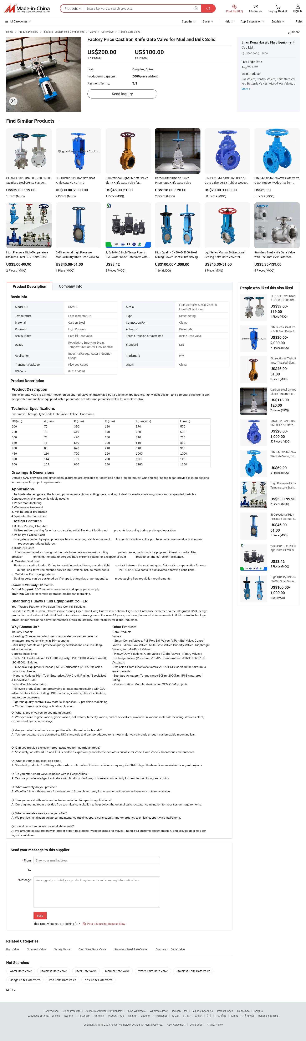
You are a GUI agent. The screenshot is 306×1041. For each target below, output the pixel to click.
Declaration (196, 1024)
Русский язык (116, 1015)
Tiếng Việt (248, 1015)
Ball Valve (12, 949)
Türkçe (234, 1015)
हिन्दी (209, 1015)
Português (84, 1015)
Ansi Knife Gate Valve (98, 980)
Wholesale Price (159, 1010)
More (244, 89)
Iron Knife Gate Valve (62, 980)
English (56, 1015)
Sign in (297, 11)
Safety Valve (62, 949)
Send (40, 916)
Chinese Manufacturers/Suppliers (103, 1010)
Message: (24, 880)
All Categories (18, 21)
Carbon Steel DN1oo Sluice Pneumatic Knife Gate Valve (283, 392)
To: (29, 870)
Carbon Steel (76, 322)
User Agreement (176, 1024)
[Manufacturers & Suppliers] (27, 8)
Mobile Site (243, 1010)
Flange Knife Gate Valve (25, 980)
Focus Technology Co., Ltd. (126, 1024)
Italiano (132, 1015)
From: (26, 860)
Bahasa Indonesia (268, 1015)
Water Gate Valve (21, 971)
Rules (299, 21)
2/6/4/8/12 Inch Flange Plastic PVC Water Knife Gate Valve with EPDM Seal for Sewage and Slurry (283, 548)
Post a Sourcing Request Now (104, 924)
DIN (181, 345)
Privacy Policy (215, 1024)
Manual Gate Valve (117, 971)
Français (99, 1015)
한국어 (186, 1015)
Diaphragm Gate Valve (170, 949)
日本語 (198, 1015)
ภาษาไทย (221, 1015)
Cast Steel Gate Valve (92, 949)
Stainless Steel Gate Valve (130, 949)
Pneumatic (186, 329)
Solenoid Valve (36, 949)
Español (68, 1015)
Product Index (225, 1010)
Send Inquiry (122, 94)
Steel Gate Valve (86, 971)
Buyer (206, 21)
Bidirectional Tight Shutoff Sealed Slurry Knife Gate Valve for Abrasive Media (283, 360)
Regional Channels (202, 1010)
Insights (258, 1010)
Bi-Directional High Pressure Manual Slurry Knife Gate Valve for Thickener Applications (283, 516)
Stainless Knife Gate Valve (193, 971)
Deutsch (145, 1015)
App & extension (251, 21)
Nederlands (160, 1015)
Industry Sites (179, 1010)
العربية (175, 1015)
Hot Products (51, 1010)
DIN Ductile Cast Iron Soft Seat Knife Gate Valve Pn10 (283, 329)
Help (227, 21)
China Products (71, 1010)
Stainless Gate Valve (54, 971)
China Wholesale (136, 1010)
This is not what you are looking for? (57, 924)
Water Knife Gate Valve (153, 971)
